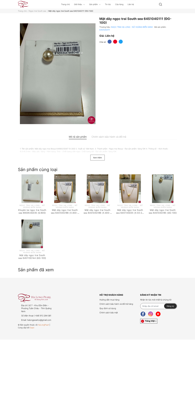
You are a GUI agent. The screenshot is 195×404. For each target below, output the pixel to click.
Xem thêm (97, 157)
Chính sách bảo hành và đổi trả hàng (116, 304)
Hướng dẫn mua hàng (109, 299)
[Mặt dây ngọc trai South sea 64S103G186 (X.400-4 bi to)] (65, 188)
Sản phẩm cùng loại (37, 169)
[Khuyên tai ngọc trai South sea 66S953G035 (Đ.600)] (32, 188)
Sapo (32, 327)
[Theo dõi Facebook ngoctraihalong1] (143, 314)
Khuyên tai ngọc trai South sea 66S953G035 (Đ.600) (32, 211)
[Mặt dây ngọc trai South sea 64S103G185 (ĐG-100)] (162, 188)
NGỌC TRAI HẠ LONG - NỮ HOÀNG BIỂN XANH (132, 27)
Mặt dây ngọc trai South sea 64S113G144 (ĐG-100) (32, 256)
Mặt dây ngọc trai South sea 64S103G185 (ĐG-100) (163, 211)
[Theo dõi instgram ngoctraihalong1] (150, 314)
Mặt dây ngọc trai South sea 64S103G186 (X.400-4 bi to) (65, 213)
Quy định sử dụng (107, 308)
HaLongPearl (43, 325)
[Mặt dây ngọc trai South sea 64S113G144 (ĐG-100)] (32, 234)
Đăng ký (170, 306)
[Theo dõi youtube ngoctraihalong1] (158, 314)
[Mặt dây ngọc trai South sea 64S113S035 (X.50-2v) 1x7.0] (130, 188)
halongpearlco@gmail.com (39, 320)
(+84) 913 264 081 (42, 315)
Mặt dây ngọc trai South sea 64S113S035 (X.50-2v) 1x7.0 (130, 213)
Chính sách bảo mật (108, 312)
